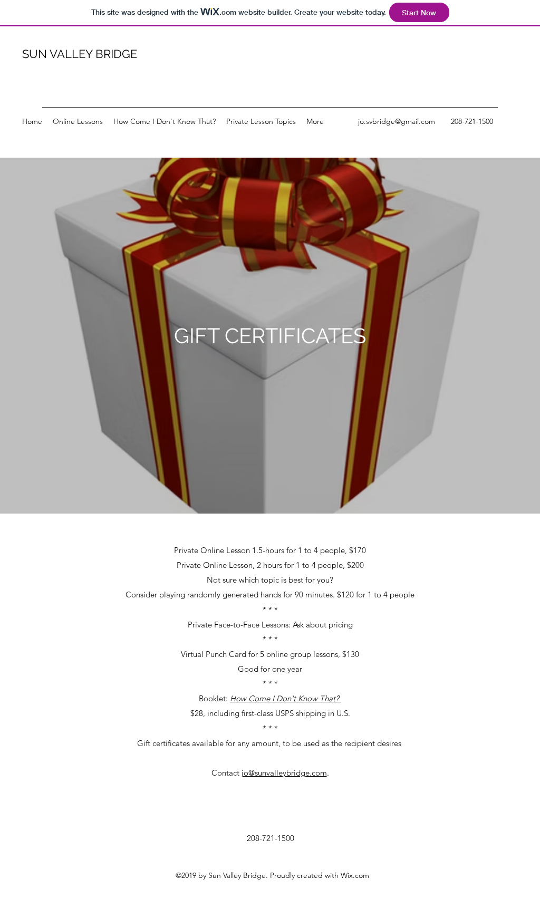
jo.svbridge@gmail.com (396, 121)
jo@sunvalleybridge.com (284, 773)
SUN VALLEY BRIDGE (79, 54)
